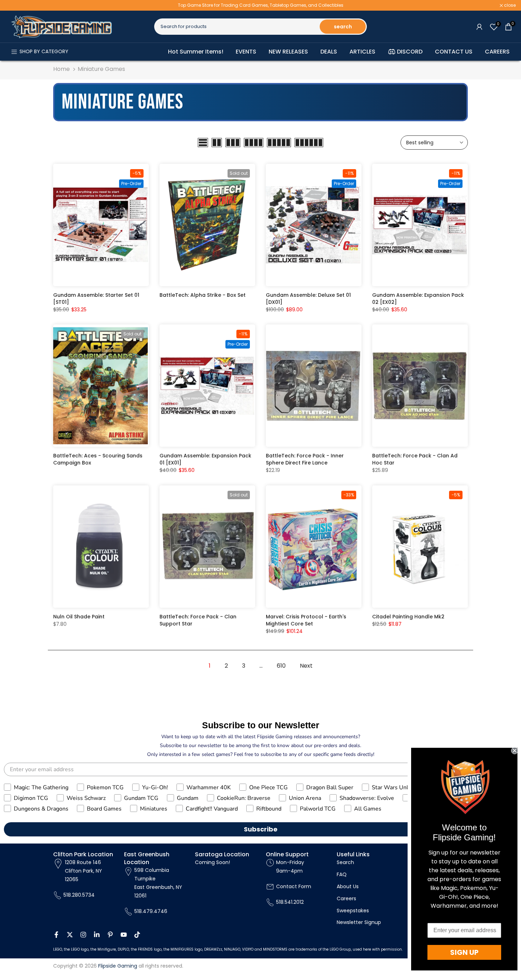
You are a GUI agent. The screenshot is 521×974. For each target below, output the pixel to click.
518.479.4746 (150, 911)
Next (306, 666)
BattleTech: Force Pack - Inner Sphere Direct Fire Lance (305, 459)
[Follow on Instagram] (83, 934)
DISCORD (409, 52)
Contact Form (293, 886)
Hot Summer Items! (195, 52)
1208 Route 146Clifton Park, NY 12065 (83, 871)
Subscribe (261, 829)
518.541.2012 (290, 902)
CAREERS (497, 52)
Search (345, 862)
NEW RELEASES (288, 52)
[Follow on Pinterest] (110, 934)
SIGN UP (464, 952)
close (15, 5)
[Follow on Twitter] (70, 934)
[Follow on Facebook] (56, 934)
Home (61, 69)
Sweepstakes (353, 910)
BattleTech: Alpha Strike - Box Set (202, 295)
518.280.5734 (79, 894)
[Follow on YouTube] (124, 934)
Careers (346, 898)
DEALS (328, 52)
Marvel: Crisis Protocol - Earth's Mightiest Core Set (306, 620)
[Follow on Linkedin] (97, 934)
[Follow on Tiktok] (137, 934)
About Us (348, 886)
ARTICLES (362, 52)
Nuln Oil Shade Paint (79, 616)
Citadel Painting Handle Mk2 (408, 616)
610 (281, 666)
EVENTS (246, 52)
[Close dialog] (514, 750)
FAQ (342, 874)
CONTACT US (453, 52)
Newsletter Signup (359, 922)
